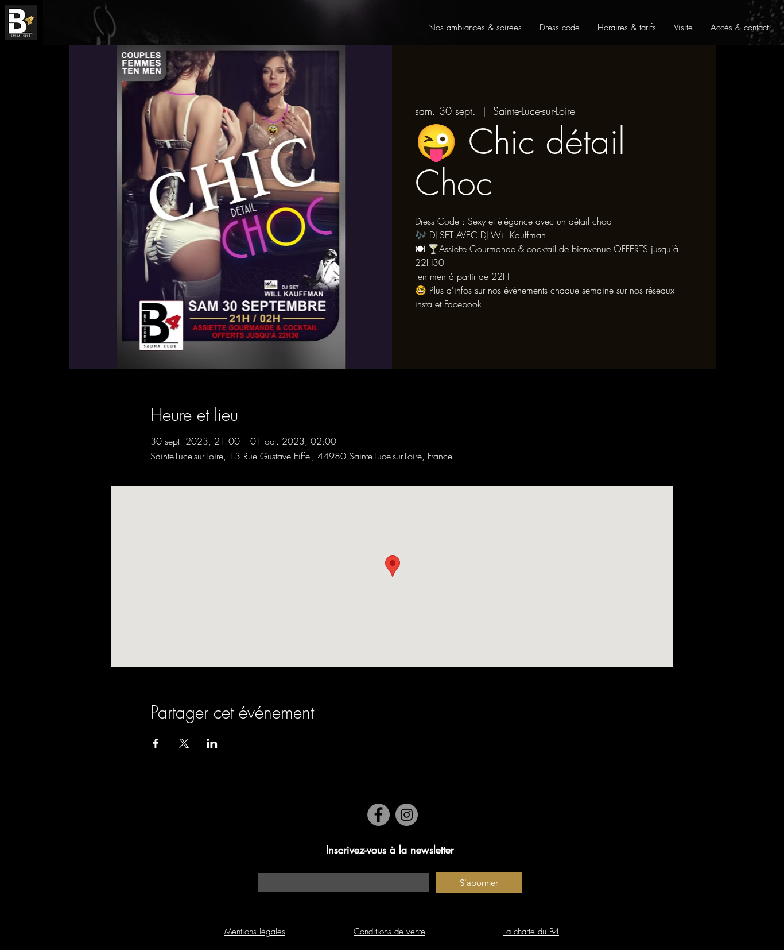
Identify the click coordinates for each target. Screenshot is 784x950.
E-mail (268, 867)
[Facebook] (378, 815)
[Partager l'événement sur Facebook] (155, 743)
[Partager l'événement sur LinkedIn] (212, 743)
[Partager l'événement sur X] (183, 743)
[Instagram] (406, 815)
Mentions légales (254, 931)
